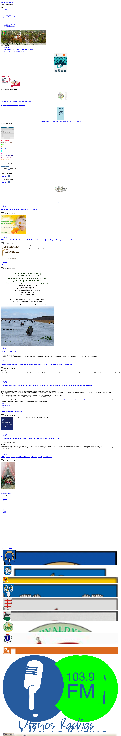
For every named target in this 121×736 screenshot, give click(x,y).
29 (3, 508)
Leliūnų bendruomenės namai (7, 157)
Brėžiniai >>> (3, 403)
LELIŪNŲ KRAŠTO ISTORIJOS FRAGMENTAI (13, 51)
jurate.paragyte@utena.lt (84, 399)
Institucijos (4, 18)
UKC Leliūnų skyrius (5, 144)
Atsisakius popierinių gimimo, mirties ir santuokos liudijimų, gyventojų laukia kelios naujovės (31, 438)
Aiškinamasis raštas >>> (5, 405)
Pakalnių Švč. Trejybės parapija (10, 24)
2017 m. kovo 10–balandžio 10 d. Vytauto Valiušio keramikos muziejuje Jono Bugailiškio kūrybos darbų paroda (36, 240)
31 (3, 510)
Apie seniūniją (5, 9)
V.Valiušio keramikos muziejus (7, 142)
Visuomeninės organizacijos (7, 25)
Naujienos (4, 17)
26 (3, 504)
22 (3, 500)
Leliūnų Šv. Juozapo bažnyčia (7, 155)
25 (3, 503)
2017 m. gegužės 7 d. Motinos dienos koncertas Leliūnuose (19, 209)
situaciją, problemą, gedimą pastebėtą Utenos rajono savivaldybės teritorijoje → (60, 121)
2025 (2, 137)
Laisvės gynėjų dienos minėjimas (11, 411)
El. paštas (5, 206)
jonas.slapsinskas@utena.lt (58, 396)
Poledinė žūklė (5, 265)
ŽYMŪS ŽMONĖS (7, 47)
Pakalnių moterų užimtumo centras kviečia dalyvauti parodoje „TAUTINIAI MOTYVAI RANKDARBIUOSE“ (36, 364)
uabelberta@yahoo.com (47, 397)
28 (3, 507)
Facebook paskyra (5, 166)
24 (3, 502)
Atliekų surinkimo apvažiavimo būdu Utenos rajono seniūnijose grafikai (13, 105)
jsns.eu (10, 548)
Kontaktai (7, 10)
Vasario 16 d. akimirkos (8, 351)
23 (3, 501)
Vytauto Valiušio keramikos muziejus (11, 22)
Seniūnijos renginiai (5, 140)
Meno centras (3, 150)
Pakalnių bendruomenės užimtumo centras (12, 27)
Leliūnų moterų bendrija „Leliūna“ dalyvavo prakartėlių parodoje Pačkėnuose (26, 457)
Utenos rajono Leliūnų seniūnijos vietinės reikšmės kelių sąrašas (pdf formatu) (16, 101)
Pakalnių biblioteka (5, 148)
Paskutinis (5, 512)
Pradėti (4, 497)
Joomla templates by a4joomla (6, 556)
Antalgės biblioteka (5, 159)
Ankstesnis (5, 499)
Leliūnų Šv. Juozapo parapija (10, 23)
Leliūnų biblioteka (8, 20)
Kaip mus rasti (8, 14)
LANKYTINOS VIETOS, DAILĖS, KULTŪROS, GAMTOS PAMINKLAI (19, 49)
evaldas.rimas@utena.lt (63, 399)
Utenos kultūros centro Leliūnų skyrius (11, 19)
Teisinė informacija (8, 11)
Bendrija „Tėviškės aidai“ (9, 28)
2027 (12, 137)
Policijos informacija (6, 493)
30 (3, 509)
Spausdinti (5, 205)
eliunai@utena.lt (4, 164)
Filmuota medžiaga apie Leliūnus (10, 16)
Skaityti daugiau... (4, 450)
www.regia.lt (60, 194)
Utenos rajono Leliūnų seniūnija (7, 2)
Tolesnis (4, 511)
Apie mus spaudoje (8, 15)
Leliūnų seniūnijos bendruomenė (10, 26)
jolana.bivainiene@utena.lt (74, 399)
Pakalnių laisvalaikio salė (6, 153)
